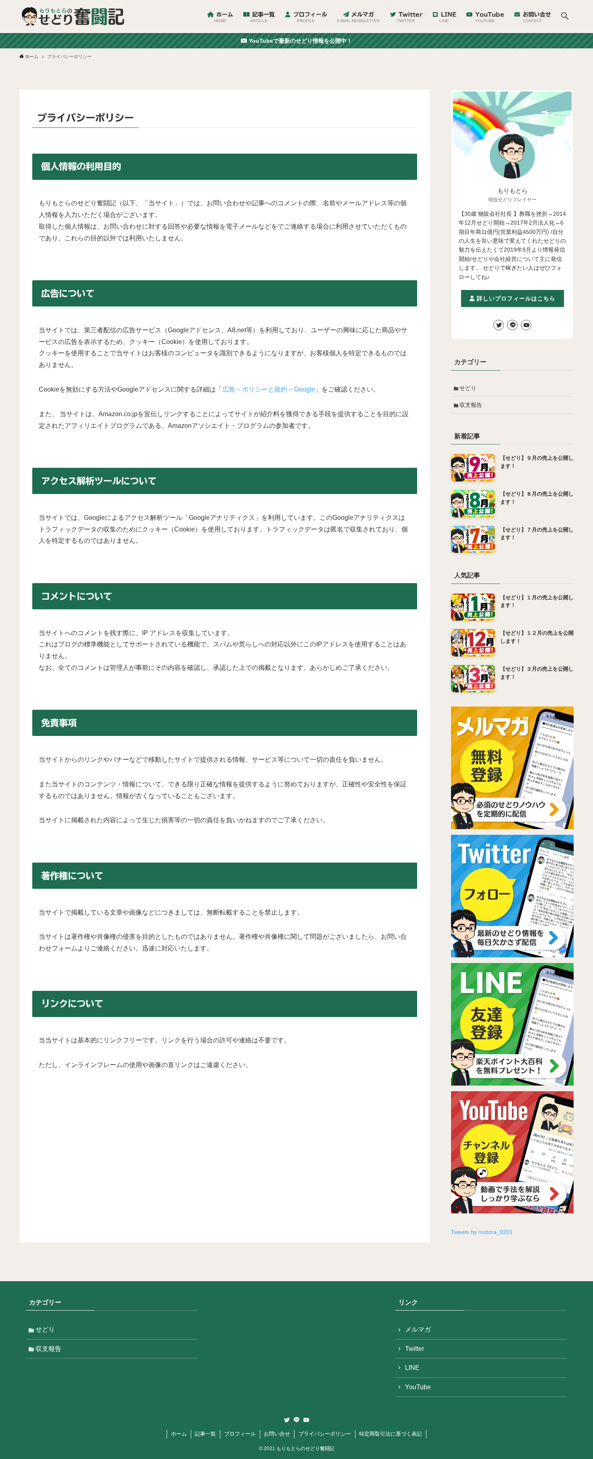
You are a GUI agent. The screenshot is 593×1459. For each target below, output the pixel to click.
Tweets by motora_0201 (482, 1232)
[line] (512, 325)
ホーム (179, 1434)
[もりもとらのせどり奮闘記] (72, 16)
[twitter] (498, 325)
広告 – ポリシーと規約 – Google (268, 389)
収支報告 (470, 405)
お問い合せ (277, 1434)
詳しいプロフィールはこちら (515, 298)
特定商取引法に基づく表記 (390, 1434)
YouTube (418, 1387)
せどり (467, 388)
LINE (412, 1367)
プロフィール (240, 1434)
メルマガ (418, 1329)
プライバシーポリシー (325, 1434)
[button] (565, 16)
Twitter (414, 1348)
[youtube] (526, 325)
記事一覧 (205, 1434)
